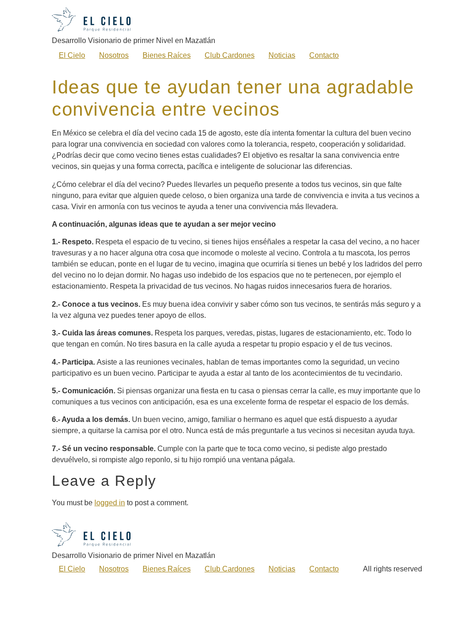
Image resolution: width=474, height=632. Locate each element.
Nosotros (114, 55)
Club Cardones (230, 55)
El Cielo (72, 55)
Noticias (281, 55)
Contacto (324, 55)
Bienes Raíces (167, 55)
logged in (109, 503)
